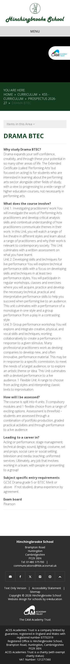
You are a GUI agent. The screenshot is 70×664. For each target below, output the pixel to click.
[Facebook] (20, 576)
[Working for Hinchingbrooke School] (10, 576)
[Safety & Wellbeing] (50, 576)
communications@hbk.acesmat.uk (35, 565)
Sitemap (35, 592)
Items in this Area (20, 124)
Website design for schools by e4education (35, 599)
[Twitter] (30, 576)
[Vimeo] (40, 576)
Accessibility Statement (46, 588)
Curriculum (27, 94)
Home (8, 94)
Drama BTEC (21, 103)
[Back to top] (60, 576)
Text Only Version (15, 588)
